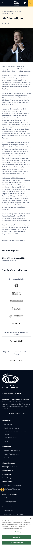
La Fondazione (7, 421)
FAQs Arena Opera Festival (12, 485)
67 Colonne (7, 498)
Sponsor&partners (10, 502)
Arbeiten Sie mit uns (9, 507)
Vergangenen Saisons (9, 467)
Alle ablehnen (16, 537)
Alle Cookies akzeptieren (16, 542)
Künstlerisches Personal (11, 428)
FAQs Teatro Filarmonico (12, 489)
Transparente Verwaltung (12, 450)
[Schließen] (31, 518)
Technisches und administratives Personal (15, 433)
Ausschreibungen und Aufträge (14, 514)
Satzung (6, 441)
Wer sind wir (8, 424)
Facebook (18, 393)
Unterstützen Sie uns (9, 494)
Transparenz (6, 447)
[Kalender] (25, 3)
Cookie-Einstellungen (16, 532)
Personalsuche (8, 511)
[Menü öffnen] (2, 3)
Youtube (20, 393)
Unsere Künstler (7, 470)
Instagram (15, 393)
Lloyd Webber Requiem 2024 (13, 258)
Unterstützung (7, 482)
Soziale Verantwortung (11, 454)
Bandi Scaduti (8, 458)
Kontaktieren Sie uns (10, 438)
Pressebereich (7, 474)
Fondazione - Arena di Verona (10, 380)
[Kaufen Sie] (30, 3)
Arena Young (6, 478)
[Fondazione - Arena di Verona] (16, 3)
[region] (16, 531)
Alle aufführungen (8, 463)
